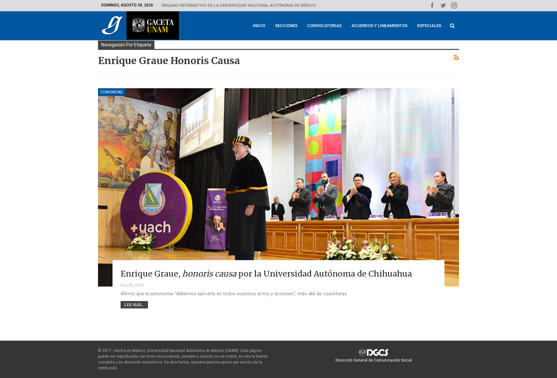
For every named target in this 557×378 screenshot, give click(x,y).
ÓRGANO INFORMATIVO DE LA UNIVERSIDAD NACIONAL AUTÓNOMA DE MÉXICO (238, 5)
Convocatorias (324, 25)
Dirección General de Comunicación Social (374, 360)
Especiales (429, 25)
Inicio (259, 25)
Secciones (286, 25)
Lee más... (134, 304)
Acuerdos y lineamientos (379, 25)
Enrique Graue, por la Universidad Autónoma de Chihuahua (266, 274)
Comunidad (111, 92)
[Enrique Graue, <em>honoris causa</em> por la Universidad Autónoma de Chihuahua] (278, 187)
